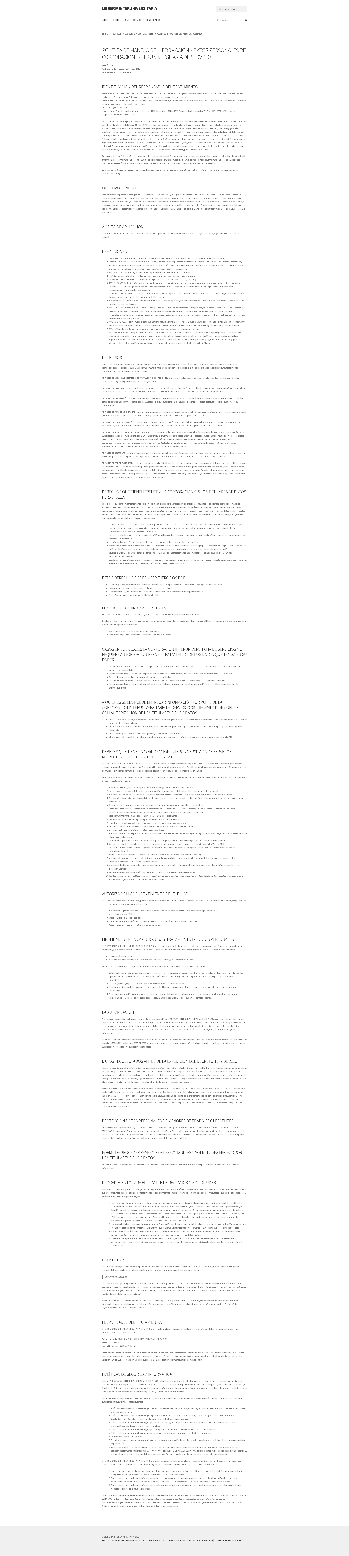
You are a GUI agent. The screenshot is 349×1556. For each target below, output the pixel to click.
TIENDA (116, 20)
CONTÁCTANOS (153, 20)
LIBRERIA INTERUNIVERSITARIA (129, 8)
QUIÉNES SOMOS (133, 20)
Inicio (107, 34)
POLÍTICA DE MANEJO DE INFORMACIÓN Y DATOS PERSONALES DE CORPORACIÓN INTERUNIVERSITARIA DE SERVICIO (157, 1540)
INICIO (105, 20)
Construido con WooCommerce (229, 1540)
